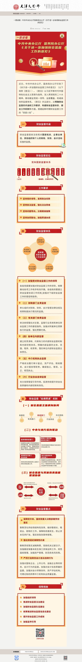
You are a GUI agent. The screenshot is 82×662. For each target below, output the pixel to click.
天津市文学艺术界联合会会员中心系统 (47, 651)
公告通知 (34, 13)
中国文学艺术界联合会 (29, 651)
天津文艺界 (28, 13)
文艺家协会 (51, 7)
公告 (39, 13)
